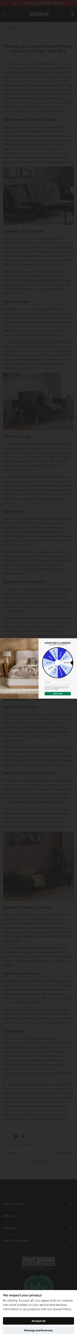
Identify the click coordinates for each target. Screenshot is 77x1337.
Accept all (38, 1321)
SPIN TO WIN (58, 694)
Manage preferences (38, 1330)
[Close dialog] (1, 640)
